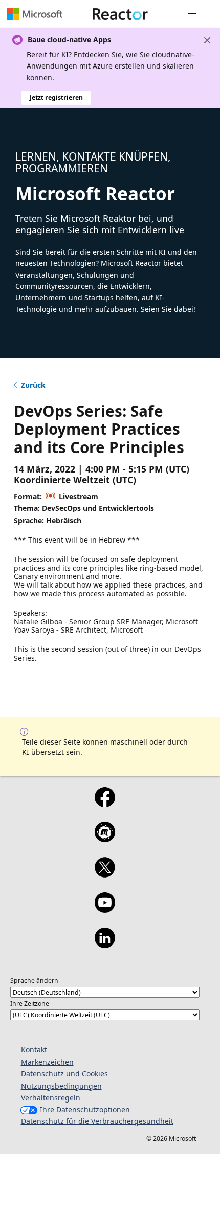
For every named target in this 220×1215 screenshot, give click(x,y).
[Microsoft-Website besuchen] (35, 14)
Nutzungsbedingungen (61, 1086)
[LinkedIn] (104, 944)
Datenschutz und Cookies (64, 1073)
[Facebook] (104, 804)
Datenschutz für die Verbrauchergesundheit (97, 1121)
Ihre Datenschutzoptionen (85, 1109)
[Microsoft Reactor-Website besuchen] (120, 14)
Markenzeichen (47, 1062)
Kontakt (34, 1049)
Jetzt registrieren (56, 97)
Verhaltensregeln (50, 1097)
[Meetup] (104, 839)
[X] (104, 874)
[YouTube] (104, 909)
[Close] (207, 40)
